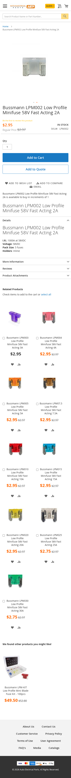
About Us (28, 726)
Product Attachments (15, 275)
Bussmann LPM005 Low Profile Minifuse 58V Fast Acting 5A (17, 408)
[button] (50, 6)
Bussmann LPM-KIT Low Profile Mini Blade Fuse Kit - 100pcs (15, 691)
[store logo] (22, 6)
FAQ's (22, 748)
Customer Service (27, 733)
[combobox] (35, 16)
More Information (13, 261)
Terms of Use (25, 741)
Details (7, 220)
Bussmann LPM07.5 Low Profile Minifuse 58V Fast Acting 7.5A (51, 408)
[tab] (35, 220)
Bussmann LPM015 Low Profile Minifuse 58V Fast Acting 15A (51, 474)
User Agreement (50, 741)
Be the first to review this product (17, 120)
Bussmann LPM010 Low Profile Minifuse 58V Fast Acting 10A (17, 474)
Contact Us (48, 726)
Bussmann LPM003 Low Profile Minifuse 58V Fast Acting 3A (17, 342)
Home (6, 26)
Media (37, 748)
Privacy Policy (53, 733)
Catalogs (54, 748)
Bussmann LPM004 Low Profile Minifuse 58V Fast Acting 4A (51, 342)
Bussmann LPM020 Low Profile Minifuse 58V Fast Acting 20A (17, 539)
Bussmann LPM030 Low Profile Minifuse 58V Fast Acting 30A (17, 605)
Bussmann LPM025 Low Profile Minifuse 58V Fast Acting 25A (51, 539)
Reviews (7, 268)
